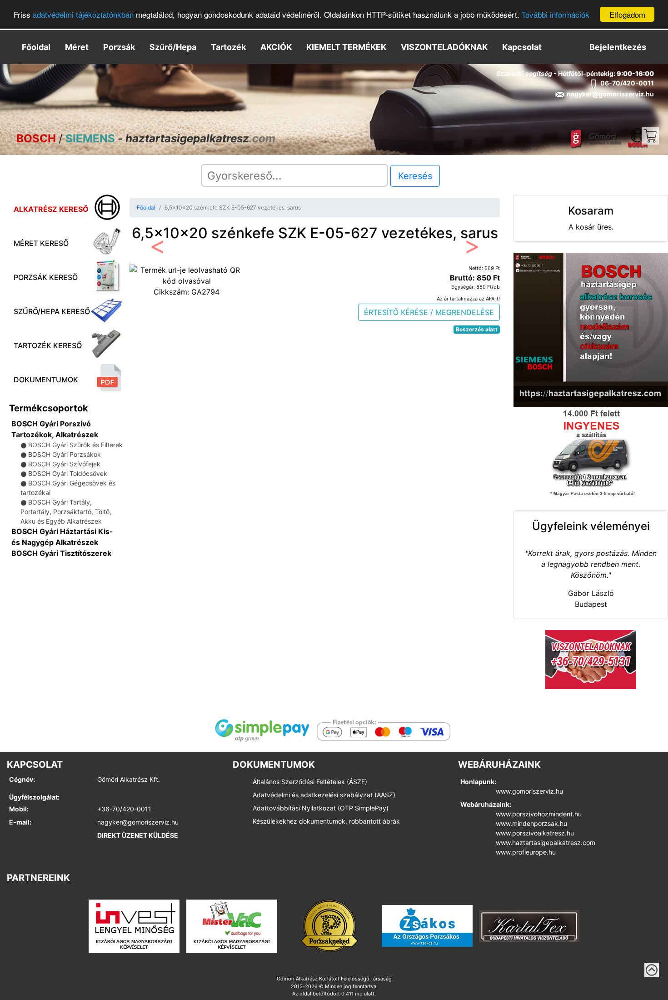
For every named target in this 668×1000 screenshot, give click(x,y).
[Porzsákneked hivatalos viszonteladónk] (329, 925)
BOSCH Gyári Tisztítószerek (61, 553)
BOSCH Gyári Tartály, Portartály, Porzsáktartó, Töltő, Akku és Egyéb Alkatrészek (65, 511)
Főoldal (36, 47)
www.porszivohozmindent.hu (539, 814)
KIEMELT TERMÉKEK (346, 47)
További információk (555, 14)
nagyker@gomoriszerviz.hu (138, 822)
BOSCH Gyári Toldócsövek (67, 473)
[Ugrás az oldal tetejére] (651, 970)
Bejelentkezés (617, 47)
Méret (77, 47)
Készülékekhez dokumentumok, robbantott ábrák (326, 821)
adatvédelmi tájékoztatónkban (83, 14)
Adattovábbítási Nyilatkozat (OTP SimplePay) (321, 808)
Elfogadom (627, 14)
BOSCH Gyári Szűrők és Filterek (75, 445)
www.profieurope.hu (526, 852)
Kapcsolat (522, 47)
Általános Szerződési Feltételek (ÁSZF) (310, 781)
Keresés (415, 175)
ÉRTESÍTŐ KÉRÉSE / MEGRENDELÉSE (429, 312)
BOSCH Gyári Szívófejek (64, 464)
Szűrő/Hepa (173, 47)
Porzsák (119, 47)
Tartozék (228, 47)
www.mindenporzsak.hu (531, 823)
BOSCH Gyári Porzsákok (64, 454)
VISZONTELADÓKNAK (444, 47)
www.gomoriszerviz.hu (529, 791)
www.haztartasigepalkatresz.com (545, 842)
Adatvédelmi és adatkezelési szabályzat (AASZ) (324, 795)
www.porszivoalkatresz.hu (535, 833)
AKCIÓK (276, 47)
